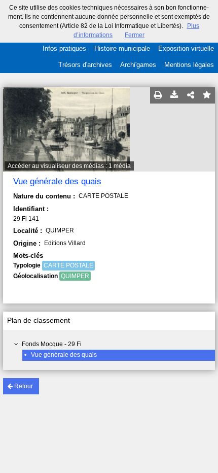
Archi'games (138, 65)
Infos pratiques (64, 48)
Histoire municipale (122, 48)
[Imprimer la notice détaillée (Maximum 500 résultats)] (158, 95)
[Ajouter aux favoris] (207, 95)
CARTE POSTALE (68, 265)
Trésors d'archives (85, 65)
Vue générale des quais (64, 354)
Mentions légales (189, 65)
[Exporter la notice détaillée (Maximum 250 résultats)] (174, 95)
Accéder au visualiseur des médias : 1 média (69, 166)
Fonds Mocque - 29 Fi (52, 344)
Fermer (134, 35)
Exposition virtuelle (186, 48)
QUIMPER (75, 276)
